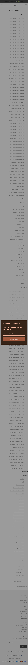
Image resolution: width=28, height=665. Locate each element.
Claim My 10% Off (14, 339)
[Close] (25, 322)
